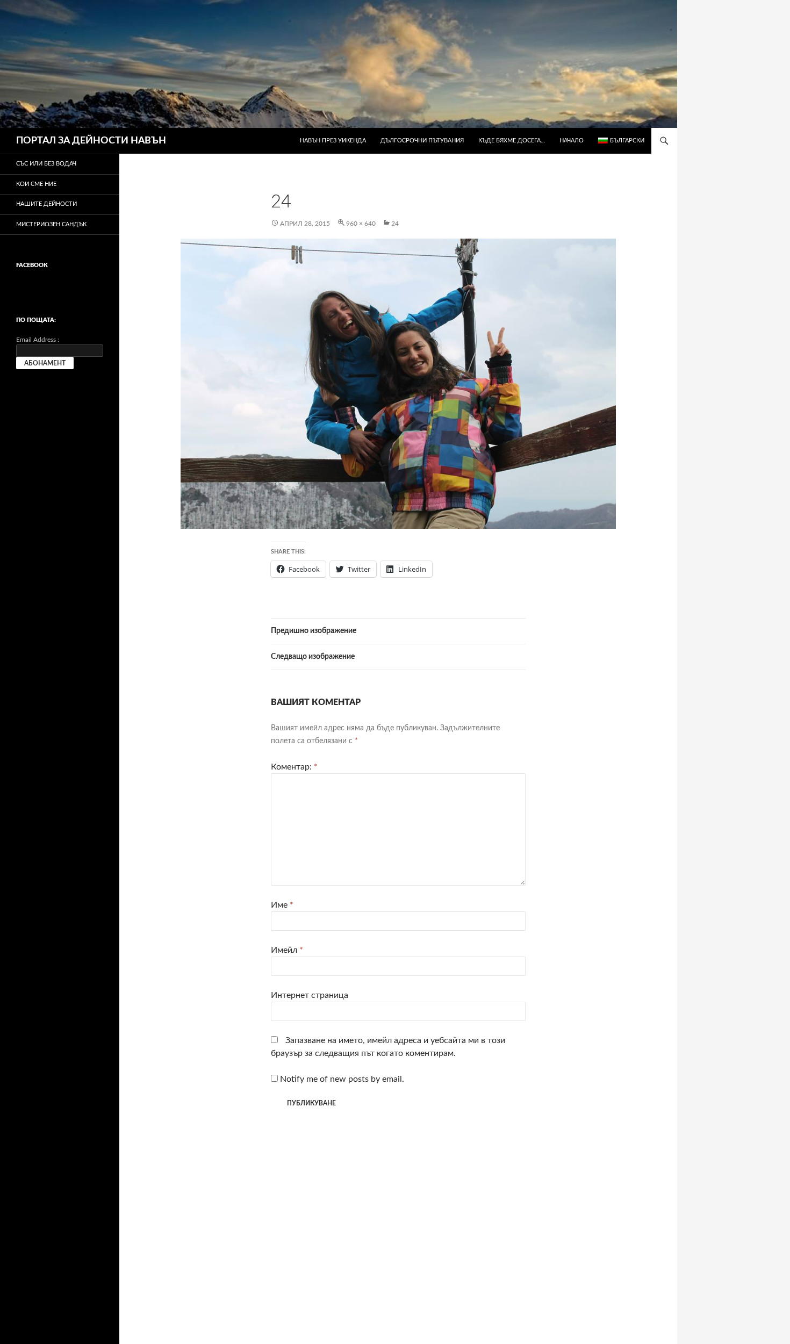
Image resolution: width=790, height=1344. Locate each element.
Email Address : (37, 339)
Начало (571, 140)
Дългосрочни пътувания (422, 140)
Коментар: (294, 767)
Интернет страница (309, 995)
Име (282, 905)
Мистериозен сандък (51, 224)
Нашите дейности (46, 204)
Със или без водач (46, 164)
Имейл (287, 950)
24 (395, 223)
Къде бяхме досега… (511, 140)
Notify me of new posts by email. (342, 1079)
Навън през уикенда (333, 140)
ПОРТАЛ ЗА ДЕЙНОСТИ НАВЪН (91, 141)
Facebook (32, 265)
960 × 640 (361, 223)
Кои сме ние (36, 184)
